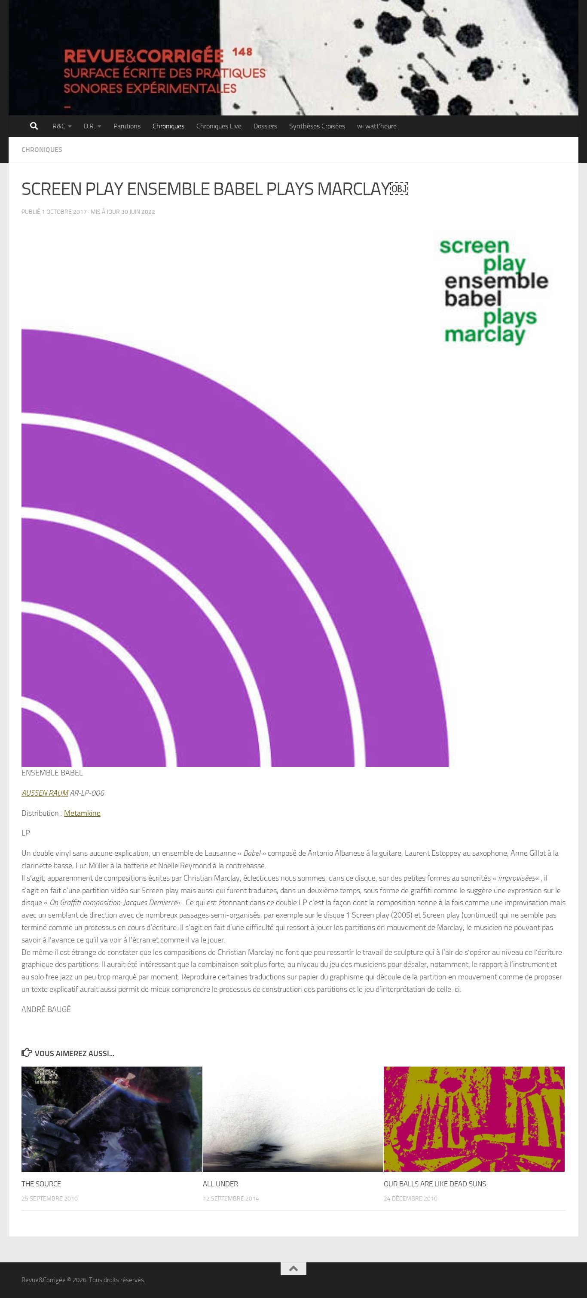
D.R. (89, 126)
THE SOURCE (41, 1183)
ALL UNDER (220, 1183)
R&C (58, 126)
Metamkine (82, 813)
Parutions (127, 126)
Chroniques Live (219, 126)
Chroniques (168, 126)
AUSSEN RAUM (44, 793)
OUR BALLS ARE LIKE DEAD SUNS (435, 1183)
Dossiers (265, 126)
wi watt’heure (377, 126)
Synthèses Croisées (317, 126)
